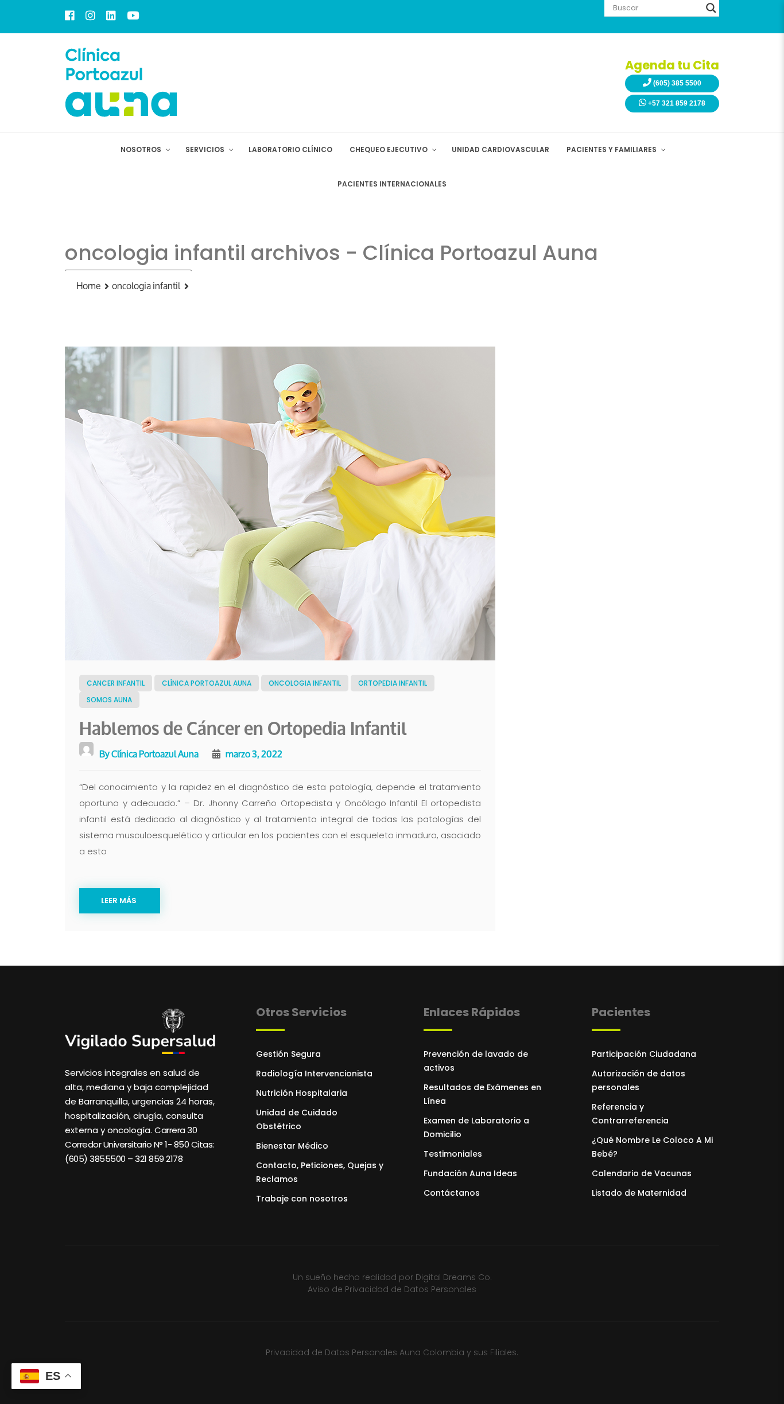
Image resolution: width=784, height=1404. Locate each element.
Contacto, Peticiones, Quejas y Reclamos (319, 1172)
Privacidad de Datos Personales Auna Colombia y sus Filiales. (392, 1352)
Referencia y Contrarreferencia (630, 1113)
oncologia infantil (146, 286)
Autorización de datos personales (638, 1080)
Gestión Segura (288, 1054)
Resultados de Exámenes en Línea (482, 1094)
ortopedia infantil (392, 683)
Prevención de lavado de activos (476, 1061)
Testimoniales (453, 1154)
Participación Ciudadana (644, 1054)
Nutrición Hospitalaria (301, 1093)
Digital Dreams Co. (454, 1277)
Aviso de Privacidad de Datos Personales (392, 1289)
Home (88, 286)
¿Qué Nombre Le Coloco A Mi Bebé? (652, 1147)
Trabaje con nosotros (302, 1198)
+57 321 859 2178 (675, 103)
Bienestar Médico (292, 1146)
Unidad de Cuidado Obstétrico (296, 1119)
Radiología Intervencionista (314, 1073)
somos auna (109, 700)
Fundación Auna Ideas (470, 1173)
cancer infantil (116, 683)
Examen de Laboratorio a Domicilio (476, 1127)
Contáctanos (452, 1193)
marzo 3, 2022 (253, 753)
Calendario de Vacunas (642, 1173)
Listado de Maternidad (639, 1193)
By (148, 753)
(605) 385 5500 (676, 83)
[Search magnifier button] (711, 8)
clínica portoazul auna (206, 683)
